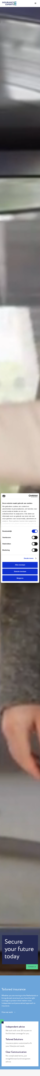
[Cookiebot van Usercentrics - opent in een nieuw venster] (29, 496)
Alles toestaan (20, 565)
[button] (35, 3)
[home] (9, 3)
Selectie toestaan (20, 571)
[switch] (35, 537)
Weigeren (20, 578)
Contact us (32, 967)
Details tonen (28, 558)
